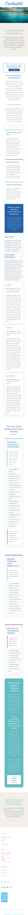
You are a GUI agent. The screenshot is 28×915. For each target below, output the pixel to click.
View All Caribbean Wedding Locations (14, 779)
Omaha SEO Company (18, 914)
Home (6, 12)
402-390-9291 (16, 809)
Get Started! (14, 70)
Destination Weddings (13, 12)
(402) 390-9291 (4, 844)
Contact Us (3, 875)
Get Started (14, 820)
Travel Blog (4, 870)
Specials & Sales (5, 872)
